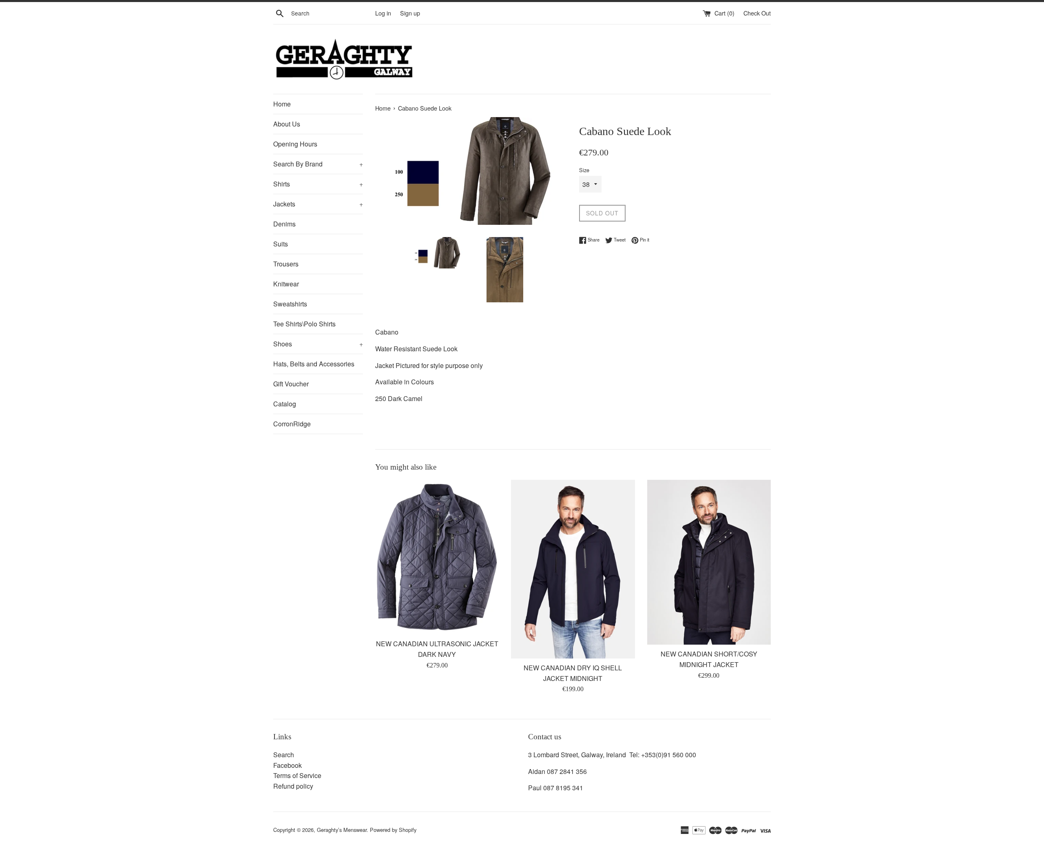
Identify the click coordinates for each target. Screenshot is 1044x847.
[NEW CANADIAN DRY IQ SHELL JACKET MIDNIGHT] (573, 569)
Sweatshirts (290, 303)
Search (283, 754)
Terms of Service (297, 775)
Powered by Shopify (393, 830)
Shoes (318, 343)
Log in (383, 13)
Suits (280, 243)
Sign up (410, 13)
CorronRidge (292, 423)
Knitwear (286, 283)
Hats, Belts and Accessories (313, 363)
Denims (284, 223)
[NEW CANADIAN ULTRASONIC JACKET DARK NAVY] (437, 557)
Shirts (318, 183)
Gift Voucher (291, 383)
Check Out (757, 13)
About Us (286, 124)
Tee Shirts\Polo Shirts (304, 323)
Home (282, 104)
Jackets (318, 203)
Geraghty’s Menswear (342, 830)
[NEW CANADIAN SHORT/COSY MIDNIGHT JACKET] (709, 562)
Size (584, 170)
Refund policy (293, 786)
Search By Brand (318, 164)
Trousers (286, 263)
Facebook (287, 765)
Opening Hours (295, 144)
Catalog (284, 403)
